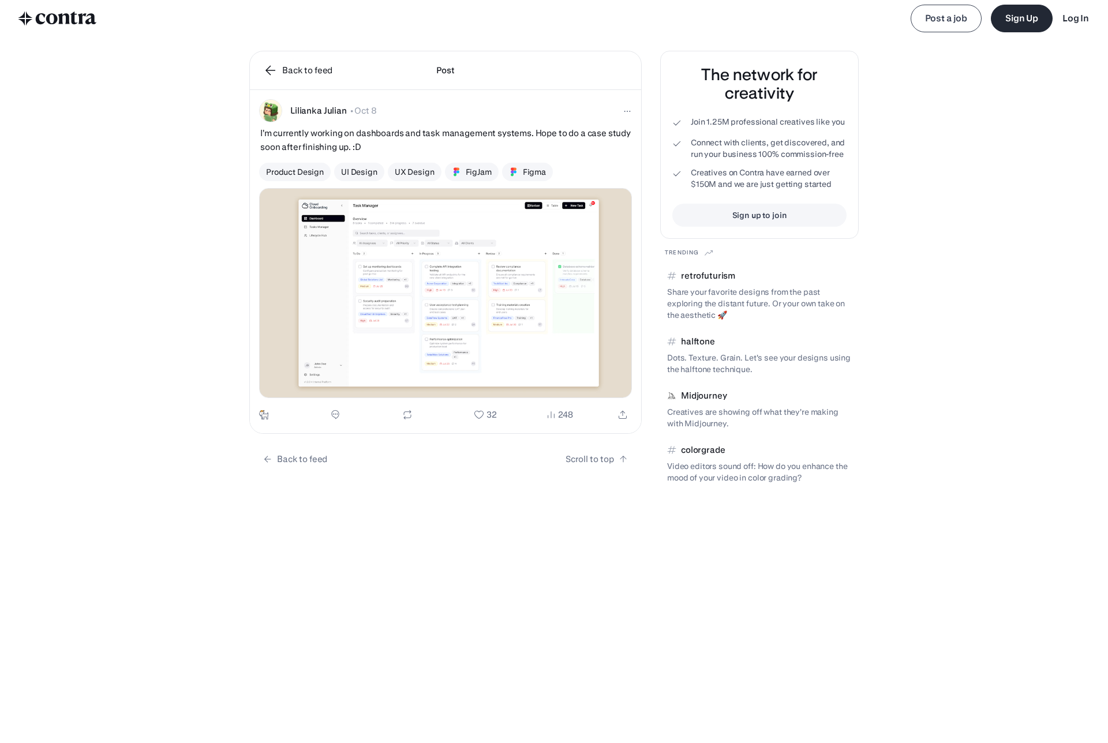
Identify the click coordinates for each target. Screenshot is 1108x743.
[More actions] (627, 111)
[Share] (622, 415)
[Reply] (335, 415)
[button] (445, 261)
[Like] (485, 415)
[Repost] (407, 415)
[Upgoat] (263, 415)
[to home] (57, 18)
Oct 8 (365, 110)
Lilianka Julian (318, 110)
